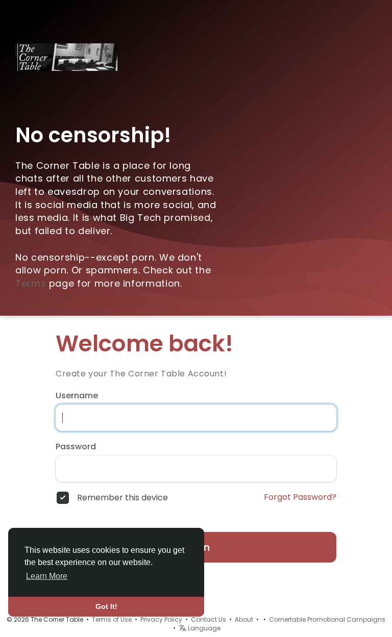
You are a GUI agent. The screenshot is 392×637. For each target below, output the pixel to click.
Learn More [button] (46, 576)
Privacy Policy (161, 619)
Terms (30, 283)
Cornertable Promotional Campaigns (327, 619)
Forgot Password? (300, 497)
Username (77, 395)
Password (76, 446)
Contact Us (208, 619)
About (244, 619)
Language (203, 628)
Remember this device (122, 497)
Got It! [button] (106, 606)
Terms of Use (112, 619)
